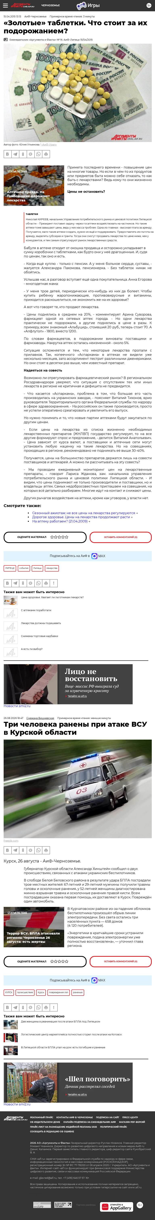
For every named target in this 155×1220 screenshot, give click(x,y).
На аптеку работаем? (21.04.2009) (60, 521)
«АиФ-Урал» (49, 144)
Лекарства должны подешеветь (41, 623)
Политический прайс (113, 1127)
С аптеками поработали (36, 610)
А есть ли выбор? (32, 649)
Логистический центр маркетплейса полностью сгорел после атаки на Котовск (71, 1034)
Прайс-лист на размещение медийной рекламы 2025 (63, 1127)
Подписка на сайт (107, 1117)
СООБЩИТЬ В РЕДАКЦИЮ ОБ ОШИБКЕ (52, 1131)
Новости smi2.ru (17, 706)
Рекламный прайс (41, 1117)
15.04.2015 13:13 (12, 16)
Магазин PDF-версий (132, 1122)
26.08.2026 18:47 (13, 718)
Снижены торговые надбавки (39, 636)
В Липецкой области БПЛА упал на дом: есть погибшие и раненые (63, 1047)
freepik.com (11, 840)
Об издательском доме (45, 1122)
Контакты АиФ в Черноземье (74, 1117)
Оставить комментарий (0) (120, 537)
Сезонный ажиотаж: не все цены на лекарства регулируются (83, 513)
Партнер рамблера (85, 1205)
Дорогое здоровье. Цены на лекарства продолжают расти (81, 517)
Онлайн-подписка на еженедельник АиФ (89, 1122)
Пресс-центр (130, 1117)
